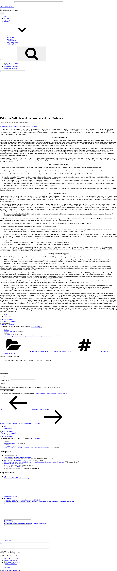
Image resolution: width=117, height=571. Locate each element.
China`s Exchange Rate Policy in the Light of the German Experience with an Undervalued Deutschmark (34, 462)
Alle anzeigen (36, 327)
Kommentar (4, 373)
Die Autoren (10, 37)
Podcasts (6, 18)
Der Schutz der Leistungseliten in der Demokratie (18, 460)
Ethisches (48, 351)
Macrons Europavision (9, 330)
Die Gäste (10, 39)
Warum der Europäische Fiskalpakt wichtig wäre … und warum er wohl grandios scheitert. (27, 336)
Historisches (54, 351)
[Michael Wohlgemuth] (7, 319)
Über (5, 314)
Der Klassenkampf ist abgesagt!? (13, 464)
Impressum (7, 567)
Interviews (7, 20)
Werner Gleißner (8, 520)
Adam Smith (102, 351)
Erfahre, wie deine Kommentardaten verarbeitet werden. (51, 393)
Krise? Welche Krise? (25, 522)
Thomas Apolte (8, 540)
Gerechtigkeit (4, 353)
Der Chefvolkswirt (12, 42)
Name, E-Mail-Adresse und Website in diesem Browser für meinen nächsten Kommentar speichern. (31, 387)
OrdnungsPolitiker (12, 44)
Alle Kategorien (32, 351)
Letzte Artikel (8, 316)
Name (2, 377)
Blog (5, 16)
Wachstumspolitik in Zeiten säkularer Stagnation (20, 457)
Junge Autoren (11, 40)
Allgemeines (41, 351)
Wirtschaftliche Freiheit (10, 496)
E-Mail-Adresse (5, 380)
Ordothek (6, 21)
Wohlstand (12, 353)
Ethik (108, 351)
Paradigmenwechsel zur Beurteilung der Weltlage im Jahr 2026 (39, 500)
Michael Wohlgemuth (32, 126)
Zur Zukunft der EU (9, 333)
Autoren (6, 36)
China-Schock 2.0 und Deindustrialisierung (16, 477)
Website (2, 383)
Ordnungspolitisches (65, 351)
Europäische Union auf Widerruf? (13, 467)
